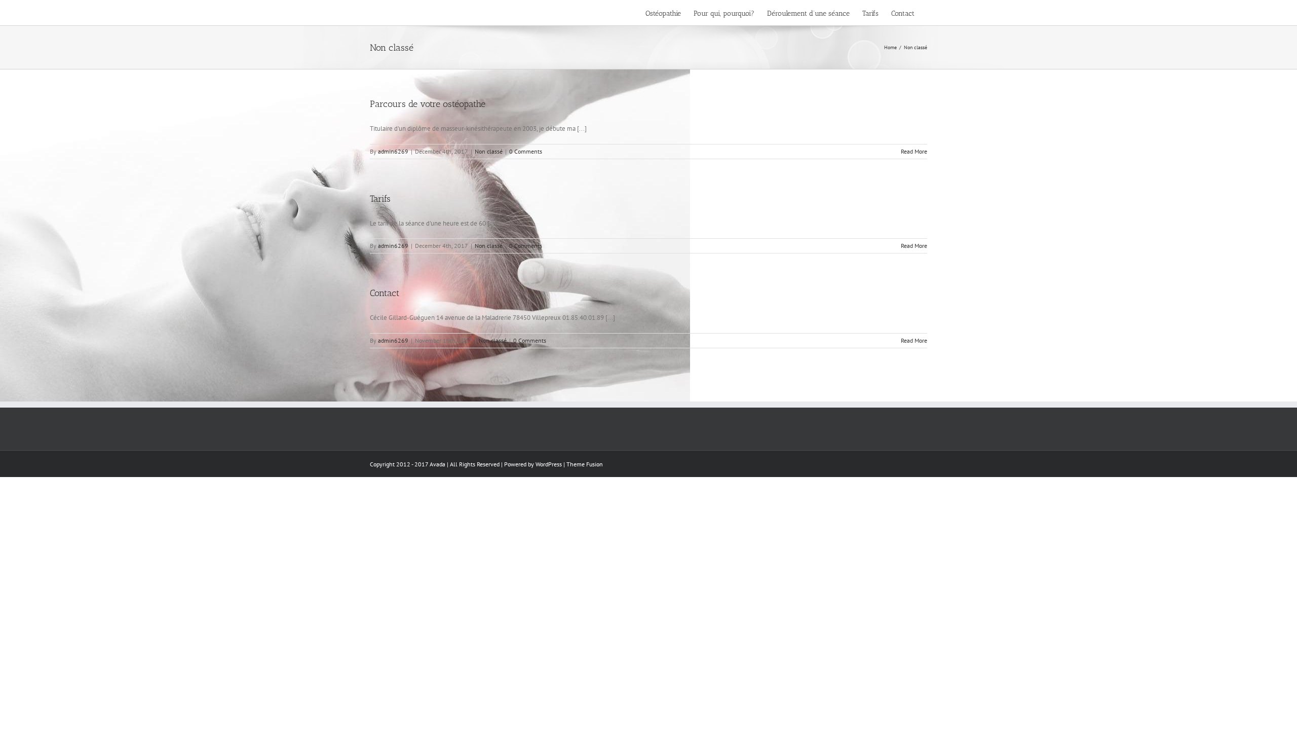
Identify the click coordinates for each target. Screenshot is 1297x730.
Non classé (489, 151)
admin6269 (393, 151)
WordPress (549, 464)
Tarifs (380, 198)
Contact (384, 293)
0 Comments (525, 151)
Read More (914, 151)
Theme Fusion (584, 464)
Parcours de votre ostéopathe (427, 104)
